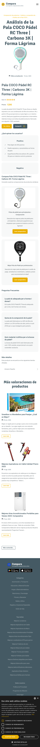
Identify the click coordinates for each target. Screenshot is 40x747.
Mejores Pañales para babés (20, 656)
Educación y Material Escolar (20, 586)
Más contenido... (8, 548)
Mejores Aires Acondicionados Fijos (20, 636)
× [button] (37, 698)
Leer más (6, 436)
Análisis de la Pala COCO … (20, 17)
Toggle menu (38, 4)
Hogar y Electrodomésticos (20, 589)
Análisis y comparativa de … (28, 15)
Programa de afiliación (20, 691)
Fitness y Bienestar (20, 597)
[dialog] (20, 721)
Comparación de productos (11, 15)
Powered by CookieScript (20, 745)
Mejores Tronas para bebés (20, 652)
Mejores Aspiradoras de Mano (20, 629)
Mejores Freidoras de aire (20, 644)
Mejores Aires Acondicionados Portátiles (20, 632)
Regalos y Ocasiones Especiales (20, 605)
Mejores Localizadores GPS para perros (20, 640)
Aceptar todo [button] (10, 737)
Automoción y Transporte (20, 582)
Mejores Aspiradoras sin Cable (20, 625)
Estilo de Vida (20, 609)
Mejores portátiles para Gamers (20, 675)
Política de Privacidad (20, 687)
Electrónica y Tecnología (20, 593)
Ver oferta (6, 126)
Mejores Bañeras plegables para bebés (20, 659)
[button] (20, 742)
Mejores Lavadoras (20, 621)
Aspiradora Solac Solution (20, 671)
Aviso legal (20, 695)
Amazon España (10, 369)
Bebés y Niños (20, 601)
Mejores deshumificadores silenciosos (20, 667)
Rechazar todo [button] (29, 737)
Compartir (18, 126)
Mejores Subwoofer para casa (20, 663)
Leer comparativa (20, 231)
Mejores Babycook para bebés (20, 648)
